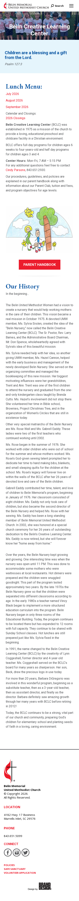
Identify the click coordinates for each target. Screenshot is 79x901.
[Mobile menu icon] (71, 6)
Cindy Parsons (15, 170)
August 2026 (14, 100)
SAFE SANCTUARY (15, 869)
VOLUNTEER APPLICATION (20, 872)
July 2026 (12, 94)
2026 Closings (15, 118)
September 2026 (17, 107)
